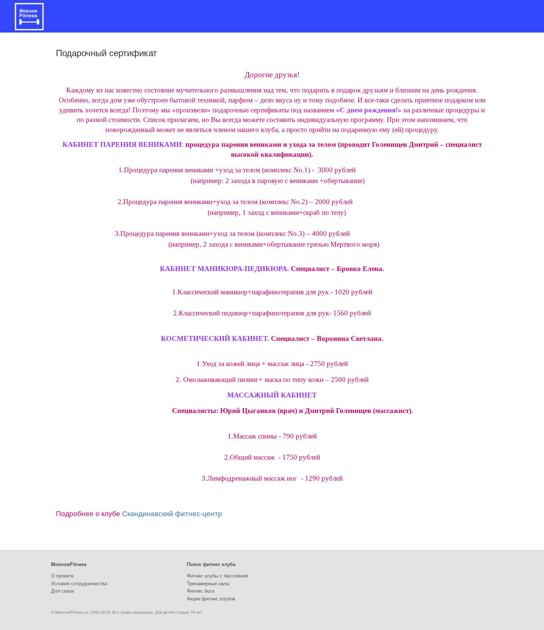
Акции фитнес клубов (211, 598)
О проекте (62, 575)
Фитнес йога (200, 590)
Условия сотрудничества (79, 583)
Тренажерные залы (208, 583)
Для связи (62, 590)
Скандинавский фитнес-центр (172, 513)
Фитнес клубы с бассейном (217, 575)
